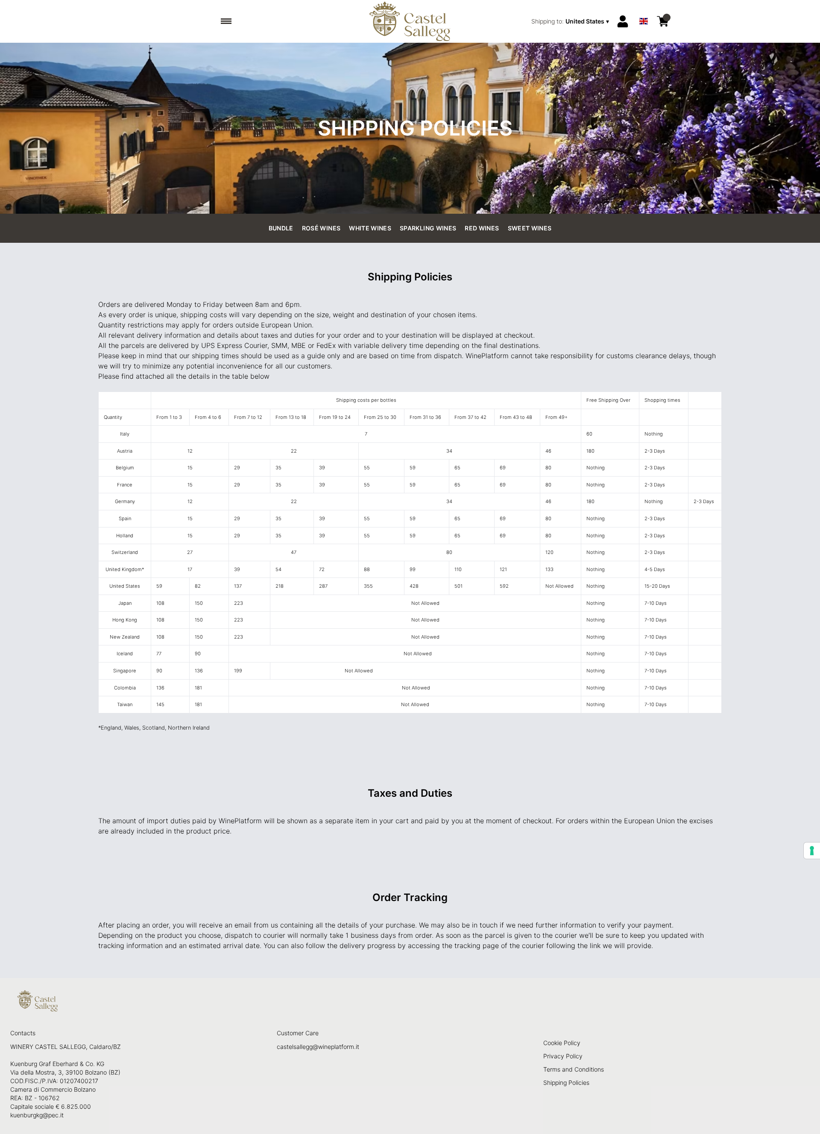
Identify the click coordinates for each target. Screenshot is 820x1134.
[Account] (623, 21)
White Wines (370, 228)
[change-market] (571, 21)
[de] (643, 10)
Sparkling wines (428, 228)
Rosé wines (321, 228)
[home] (410, 21)
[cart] (663, 21)
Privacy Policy (563, 1056)
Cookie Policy (561, 1042)
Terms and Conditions (573, 1069)
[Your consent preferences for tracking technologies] (812, 850)
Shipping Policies (566, 1082)
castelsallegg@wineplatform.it (318, 1046)
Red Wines (482, 228)
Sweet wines (530, 228)
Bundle (281, 228)
